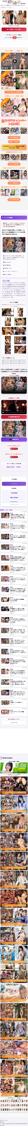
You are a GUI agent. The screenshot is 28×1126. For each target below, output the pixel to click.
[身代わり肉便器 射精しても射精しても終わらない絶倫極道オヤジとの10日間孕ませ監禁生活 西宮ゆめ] (14, 449)
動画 (14, 37)
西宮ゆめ (9, 265)
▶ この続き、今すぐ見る (14, 29)
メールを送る (3, 1123)
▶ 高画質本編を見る (14, 417)
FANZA (9, 274)
